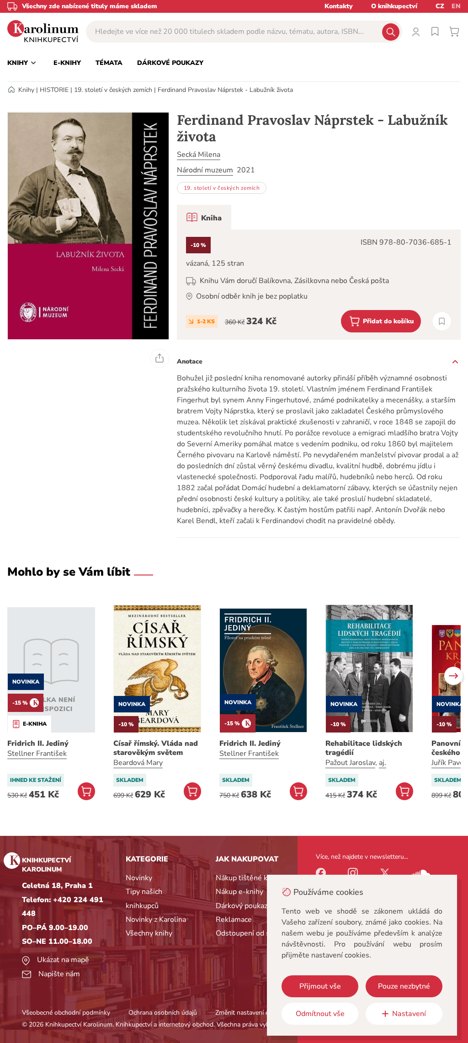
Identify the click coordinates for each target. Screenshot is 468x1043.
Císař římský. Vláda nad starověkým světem (155, 748)
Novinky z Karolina (156, 920)
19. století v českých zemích (113, 90)
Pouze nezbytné (404, 986)
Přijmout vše (320, 986)
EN (456, 6)
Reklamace (234, 920)
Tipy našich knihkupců (144, 898)
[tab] (204, 217)
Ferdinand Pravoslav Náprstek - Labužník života (225, 90)
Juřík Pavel (448, 763)
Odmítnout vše (320, 1014)
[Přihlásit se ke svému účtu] (416, 31)
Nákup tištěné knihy (248, 878)
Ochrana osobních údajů (162, 1012)
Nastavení (409, 1014)
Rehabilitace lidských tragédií (363, 748)
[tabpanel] (319, 285)
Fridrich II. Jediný (38, 743)
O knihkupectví (394, 6)
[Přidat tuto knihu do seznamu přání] (442, 321)
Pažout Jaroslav (350, 763)
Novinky (139, 878)
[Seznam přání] (435, 31)
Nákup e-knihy (239, 892)
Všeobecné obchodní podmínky (66, 1012)
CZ (440, 6)
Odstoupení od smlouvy (255, 933)
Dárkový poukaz (241, 906)
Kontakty (338, 6)
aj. (382, 763)
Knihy (26, 90)
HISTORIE (54, 90)
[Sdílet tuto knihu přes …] (159, 358)
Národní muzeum (205, 170)
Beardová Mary (138, 763)
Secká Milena (198, 155)
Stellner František (37, 754)
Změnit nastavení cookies (251, 1012)
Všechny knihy (149, 933)
